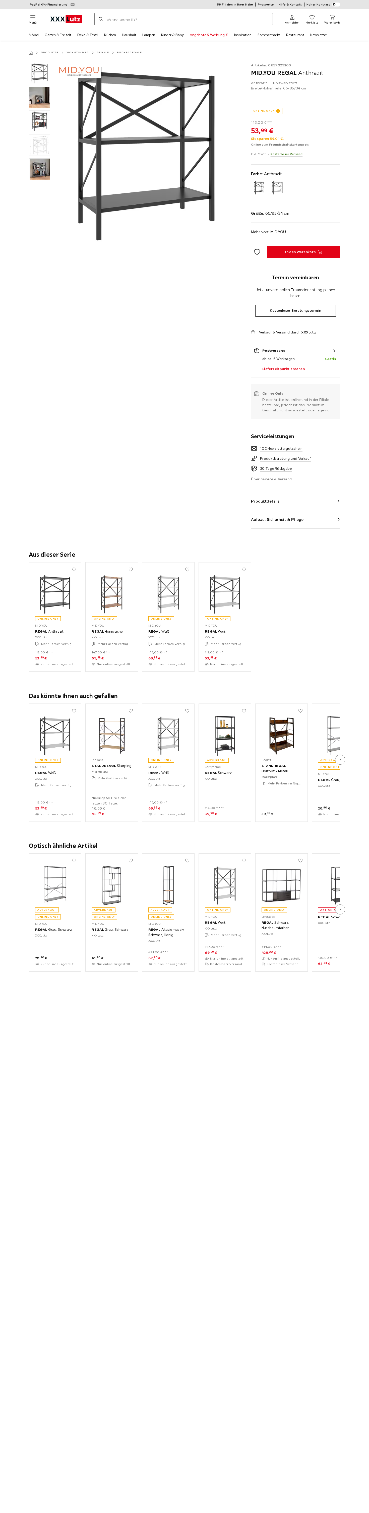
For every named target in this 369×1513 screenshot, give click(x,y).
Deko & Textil (87, 35)
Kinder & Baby (172, 35)
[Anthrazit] (259, 188)
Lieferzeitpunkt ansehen (283, 369)
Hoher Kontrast (318, 4)
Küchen (110, 35)
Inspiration (243, 35)
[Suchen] (101, 19)
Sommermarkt (269, 35)
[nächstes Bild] (340, 760)
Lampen (148, 35)
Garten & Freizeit (58, 35)
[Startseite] (31, 53)
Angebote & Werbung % (209, 35)
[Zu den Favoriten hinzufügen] (257, 252)
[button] (39, 73)
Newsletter (318, 35)
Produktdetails (265, 501)
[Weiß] (277, 188)
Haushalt (129, 35)
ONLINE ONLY (263, 110)
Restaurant (295, 35)
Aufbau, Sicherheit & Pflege (277, 519)
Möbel (34, 35)
